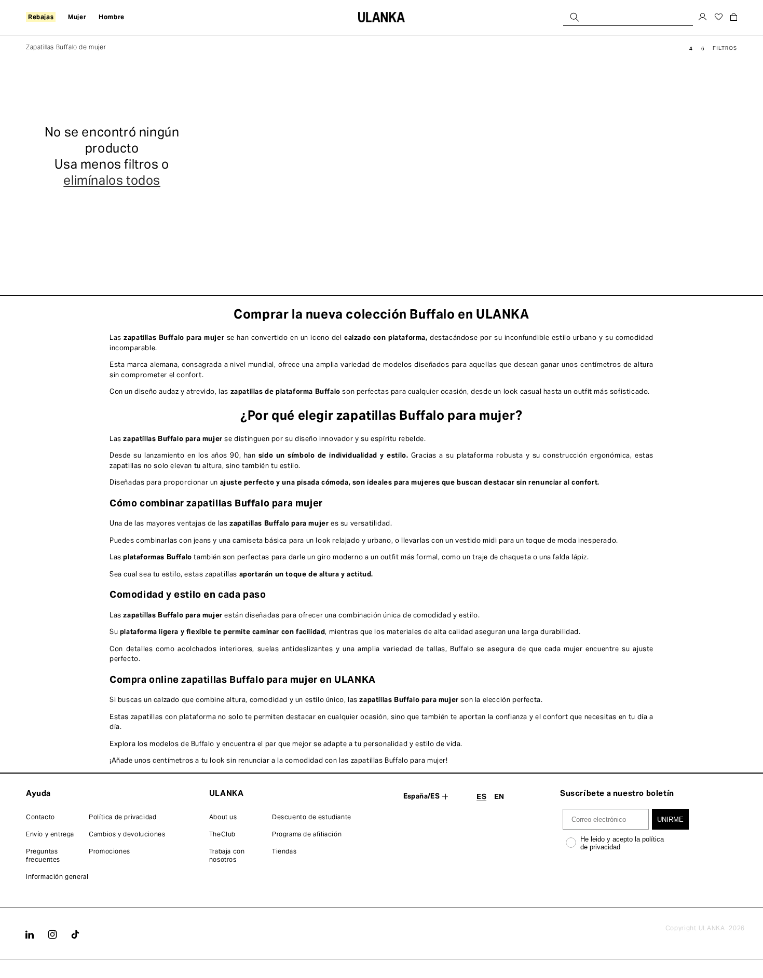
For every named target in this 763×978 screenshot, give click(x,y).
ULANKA (712, 928)
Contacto (40, 817)
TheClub (222, 834)
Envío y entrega (50, 834)
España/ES (421, 796)
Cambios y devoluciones (127, 834)
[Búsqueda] (574, 17)
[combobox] (628, 17)
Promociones (109, 851)
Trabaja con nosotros (227, 855)
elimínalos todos (111, 180)
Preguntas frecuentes (43, 855)
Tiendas (284, 851)
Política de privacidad (122, 817)
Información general (57, 876)
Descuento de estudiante (311, 817)
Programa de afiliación (307, 834)
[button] (41, 17)
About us (223, 817)
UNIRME (670, 819)
